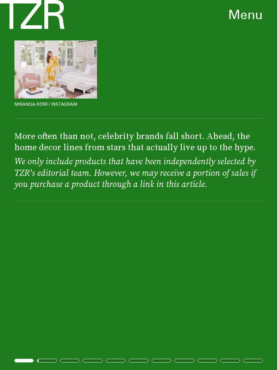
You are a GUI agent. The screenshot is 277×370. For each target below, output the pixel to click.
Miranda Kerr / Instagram (45, 104)
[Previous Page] (45, 185)
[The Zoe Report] (32, 14)
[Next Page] (184, 185)
